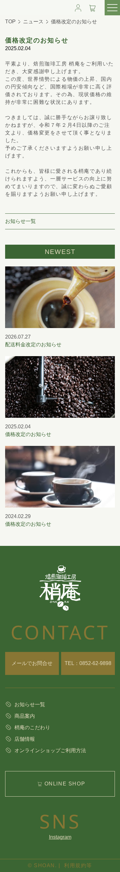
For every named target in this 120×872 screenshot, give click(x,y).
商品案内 (24, 716)
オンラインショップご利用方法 (50, 750)
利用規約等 (78, 865)
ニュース (33, 21)
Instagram (60, 837)
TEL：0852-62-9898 (88, 663)
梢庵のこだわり (32, 727)
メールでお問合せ (32, 663)
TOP (10, 21)
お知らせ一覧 (20, 221)
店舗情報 (24, 739)
